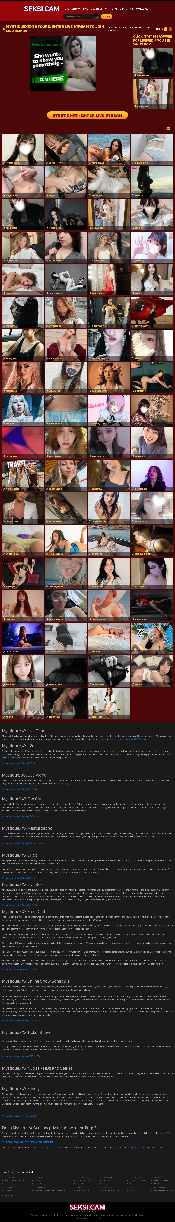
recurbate (50, 1147)
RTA (81, 1212)
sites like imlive (83, 1177)
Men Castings (40, 1187)
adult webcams (41, 1180)
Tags (85, 9)
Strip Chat (111, 9)
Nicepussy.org (160, 1187)
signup (106, 16)
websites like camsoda (163, 1190)
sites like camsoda (161, 1180)
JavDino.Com (159, 1177)
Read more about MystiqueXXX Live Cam (127, 739)
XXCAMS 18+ (108, 1187)
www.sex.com (136, 1190)
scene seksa (40, 1177)
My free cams (157, 1147)
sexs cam (9, 1196)
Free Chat (19, 969)
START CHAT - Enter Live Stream (87, 115)
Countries (97, 9)
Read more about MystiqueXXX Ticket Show (22, 1056)
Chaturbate (126, 9)
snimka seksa (10, 1177)
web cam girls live (137, 1180)
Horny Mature (108, 1177)
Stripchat (143, 1147)
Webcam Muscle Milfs (112, 1190)
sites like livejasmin (43, 1184)
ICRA (94, 1212)
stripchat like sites (12, 1184)
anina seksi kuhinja (85, 1180)
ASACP (87, 1212)
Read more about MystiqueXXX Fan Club (20, 816)
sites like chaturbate (85, 1184)
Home (66, 9)
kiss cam (80, 1187)
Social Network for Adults (15, 1180)
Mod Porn (158, 1184)
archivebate (39, 1147)
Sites (75, 9)
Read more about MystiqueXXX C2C (18, 763)
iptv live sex (9, 1190)
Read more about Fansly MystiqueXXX (19, 1116)
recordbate (60, 1147)
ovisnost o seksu (110, 1184)
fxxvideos (134, 1187)
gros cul (8, 1187)
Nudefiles (134, 1184)
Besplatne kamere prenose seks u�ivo (51, 1190)
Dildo (18, 878)
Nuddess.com (109, 1180)
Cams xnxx (142, 9)
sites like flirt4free (137, 1177)
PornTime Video (83, 1190)
